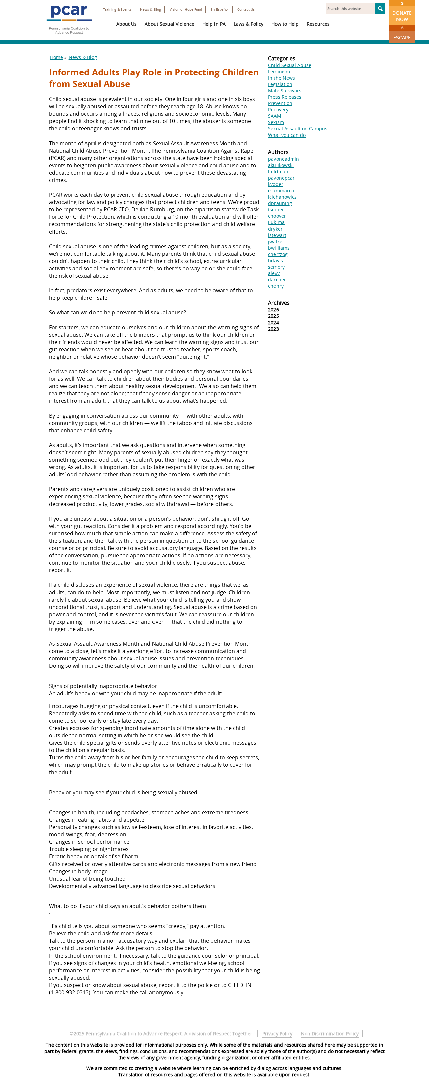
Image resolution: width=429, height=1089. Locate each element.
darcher (277, 279)
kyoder (275, 184)
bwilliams (279, 248)
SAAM (274, 116)
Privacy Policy (277, 1033)
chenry (276, 286)
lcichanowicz (282, 197)
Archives (279, 302)
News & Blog (150, 9)
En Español (220, 9)
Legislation (280, 84)
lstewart (277, 235)
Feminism (279, 71)
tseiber (276, 209)
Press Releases (284, 97)
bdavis (275, 260)
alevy (274, 273)
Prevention (280, 103)
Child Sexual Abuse (289, 65)
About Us (126, 24)
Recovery (278, 109)
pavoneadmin (283, 159)
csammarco (281, 190)
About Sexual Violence (169, 24)
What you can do (287, 135)
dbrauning (280, 203)
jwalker (276, 241)
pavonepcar (281, 178)
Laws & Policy (248, 24)
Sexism (276, 122)
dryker (275, 228)
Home (56, 57)
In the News (281, 78)
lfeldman (278, 171)
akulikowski (281, 165)
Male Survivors (284, 90)
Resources (318, 24)
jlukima (276, 222)
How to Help (285, 24)
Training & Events (117, 9)
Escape (402, 33)
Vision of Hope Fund (186, 9)
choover (277, 216)
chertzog (278, 254)
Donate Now (402, 11)
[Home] (69, 36)
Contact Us (246, 9)
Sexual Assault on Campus (297, 128)
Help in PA (214, 24)
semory (276, 267)
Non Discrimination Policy (330, 1033)
